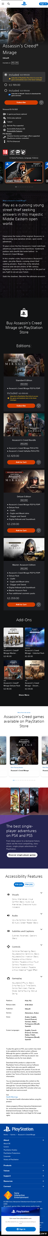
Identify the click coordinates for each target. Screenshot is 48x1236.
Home (6, 1134)
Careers (6, 1147)
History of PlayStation (11, 1159)
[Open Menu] (3, 4)
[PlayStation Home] (24, 3)
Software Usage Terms (40, 1224)
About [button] (6, 1140)
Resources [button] (8, 1181)
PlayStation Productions (12, 1153)
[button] (14, 131)
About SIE (7, 1143)
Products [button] (7, 1165)
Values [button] (6, 1170)
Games (12, 1134)
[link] (24, 756)
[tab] (19, 884)
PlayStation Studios (10, 1150)
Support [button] (7, 1176)
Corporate (7, 1156)
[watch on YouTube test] (37, 180)
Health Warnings (12, 1097)
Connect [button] (7, 1186)
